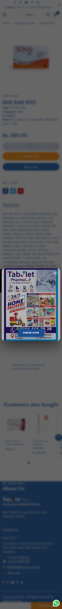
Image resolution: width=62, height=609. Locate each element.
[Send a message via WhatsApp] (56, 603)
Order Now (31, 332)
